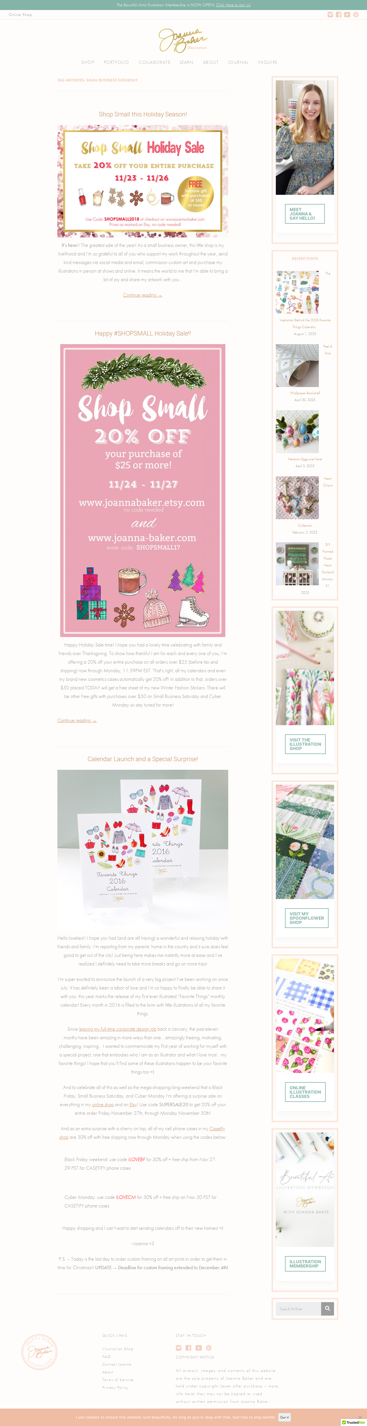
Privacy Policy (115, 1387)
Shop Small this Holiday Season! (143, 114)
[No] (360, 1417)
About (108, 1372)
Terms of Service (118, 1379)
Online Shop (20, 14)
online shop (103, 1104)
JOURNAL (238, 62)
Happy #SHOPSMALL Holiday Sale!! (143, 333)
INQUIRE (268, 62)
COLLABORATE (154, 62)
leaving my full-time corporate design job (117, 1029)
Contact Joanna (117, 1364)
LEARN (187, 62)
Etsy (133, 1104)
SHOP (87, 62)
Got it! (284, 1417)
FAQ (106, 1356)
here (189, 1393)
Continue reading (143, 295)
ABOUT (211, 62)
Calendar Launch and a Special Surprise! (142, 759)
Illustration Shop (118, 1348)
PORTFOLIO (116, 62)
